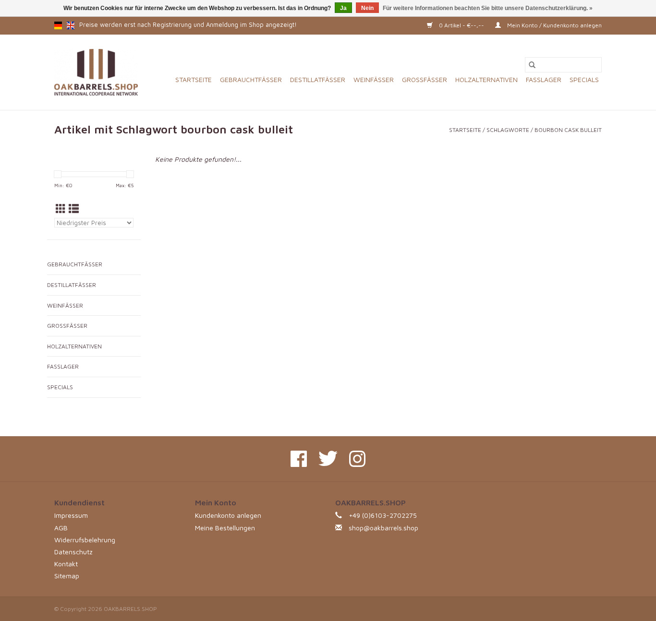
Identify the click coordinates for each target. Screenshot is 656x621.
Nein (367, 8)
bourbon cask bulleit (568, 129)
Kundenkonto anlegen (228, 515)
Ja (343, 8)
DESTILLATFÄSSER (317, 79)
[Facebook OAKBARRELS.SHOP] (299, 459)
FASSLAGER (543, 79)
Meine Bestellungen (225, 528)
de (58, 25)
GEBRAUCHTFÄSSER (251, 79)
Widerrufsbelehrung (84, 540)
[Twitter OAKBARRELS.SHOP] (328, 459)
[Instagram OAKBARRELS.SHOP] (357, 459)
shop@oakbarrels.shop (383, 528)
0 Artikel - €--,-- (461, 25)
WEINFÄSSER (373, 79)
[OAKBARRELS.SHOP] (96, 72)
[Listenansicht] (74, 209)
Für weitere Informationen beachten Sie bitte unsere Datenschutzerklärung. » (488, 8)
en (70, 25)
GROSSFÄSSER (424, 79)
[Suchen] (532, 64)
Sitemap (66, 576)
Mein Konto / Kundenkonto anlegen (554, 25)
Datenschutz (73, 552)
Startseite (193, 79)
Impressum (71, 515)
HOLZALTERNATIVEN (486, 79)
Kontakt (66, 564)
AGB (61, 528)
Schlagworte (507, 129)
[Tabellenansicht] (61, 209)
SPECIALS (584, 79)
